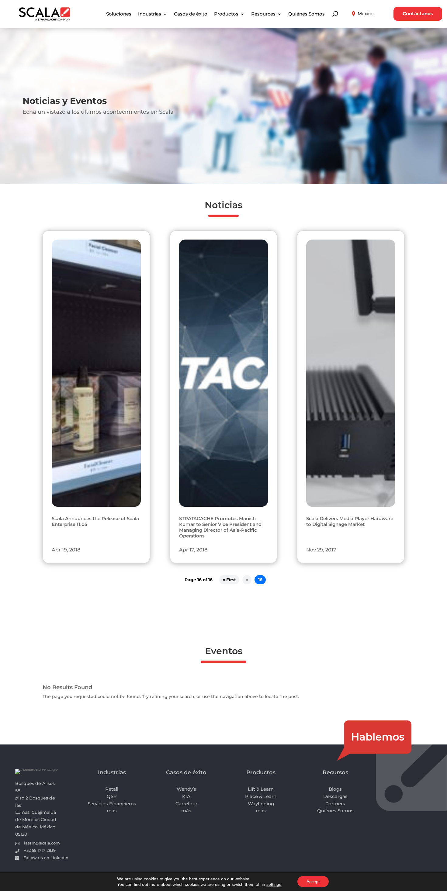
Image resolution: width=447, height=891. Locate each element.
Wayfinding (261, 803)
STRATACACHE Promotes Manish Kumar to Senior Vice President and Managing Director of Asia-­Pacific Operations (220, 527)
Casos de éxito (190, 14)
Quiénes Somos (306, 14)
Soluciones (118, 14)
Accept (313, 881)
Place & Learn (260, 796)
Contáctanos (418, 13)
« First (229, 579)
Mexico (365, 13)
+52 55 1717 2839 (40, 850)
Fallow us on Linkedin (45, 857)
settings (273, 884)
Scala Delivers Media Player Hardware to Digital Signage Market (349, 521)
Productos (226, 14)
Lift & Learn (261, 789)
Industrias (149, 14)
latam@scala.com (42, 843)
